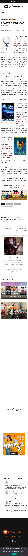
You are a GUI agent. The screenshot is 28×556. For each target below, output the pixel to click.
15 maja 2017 (18, 30)
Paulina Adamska (7, 30)
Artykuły (14, 308)
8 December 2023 (15, 511)
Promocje (12, 19)
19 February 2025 (21, 488)
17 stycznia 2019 (13, 298)
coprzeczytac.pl (5, 28)
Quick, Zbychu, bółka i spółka (6, 157)
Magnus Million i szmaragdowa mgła (10, 160)
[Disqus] (14, 347)
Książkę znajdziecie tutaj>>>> (7, 122)
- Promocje (11, 28)
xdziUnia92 (12, 501)
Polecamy (5, 19)
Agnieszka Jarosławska (14, 296)
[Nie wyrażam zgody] (26, 551)
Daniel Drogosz (13, 482)
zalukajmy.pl (12, 491)
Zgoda (14, 553)
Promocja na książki (6, 206)
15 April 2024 (14, 498)
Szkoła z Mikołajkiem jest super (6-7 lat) (6, 153)
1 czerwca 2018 (13, 318)
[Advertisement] (13, 466)
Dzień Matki (17, 203)
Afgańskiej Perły (20, 118)
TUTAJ (23, 185)
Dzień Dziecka (9, 203)
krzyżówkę (21, 483)
